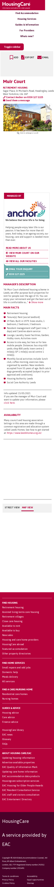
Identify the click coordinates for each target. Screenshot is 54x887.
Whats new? (27, 36)
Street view (12, 507)
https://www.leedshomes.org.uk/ (24, 433)
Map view (27, 507)
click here (9, 402)
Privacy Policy (8, 880)
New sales (7, 635)
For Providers (27, 30)
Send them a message (17, 100)
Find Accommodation (27, 13)
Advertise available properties (18, 762)
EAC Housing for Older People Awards (22, 785)
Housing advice (10, 712)
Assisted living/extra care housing (20, 612)
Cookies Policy (8, 883)
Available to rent (11, 626)
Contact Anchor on (24, 97)
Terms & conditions (10, 876)
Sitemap (30, 883)
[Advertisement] (27, 163)
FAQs (4, 744)
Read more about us (18, 248)
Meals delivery (10, 676)
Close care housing (12, 621)
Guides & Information (27, 24)
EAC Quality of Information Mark (19, 767)
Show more (37, 302)
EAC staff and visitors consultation (20, 794)
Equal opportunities (35, 880)
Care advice (8, 717)
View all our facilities (22, 261)
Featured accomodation (15, 649)
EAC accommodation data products (21, 776)
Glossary (6, 739)
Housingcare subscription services (20, 781)
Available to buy (11, 630)
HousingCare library (13, 730)
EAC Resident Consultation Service (21, 790)
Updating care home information (20, 771)
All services (8, 681)
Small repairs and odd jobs (16, 667)
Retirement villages (13, 616)
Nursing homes (10, 698)
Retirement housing (13, 607)
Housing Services (27, 19)
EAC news (7, 734)
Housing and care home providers (20, 639)
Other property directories (16, 653)
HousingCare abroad (13, 644)
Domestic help (10, 672)
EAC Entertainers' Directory (17, 799)
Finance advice (10, 722)
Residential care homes (15, 694)
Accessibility (32, 876)
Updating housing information (18, 757)
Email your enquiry (20, 269)
